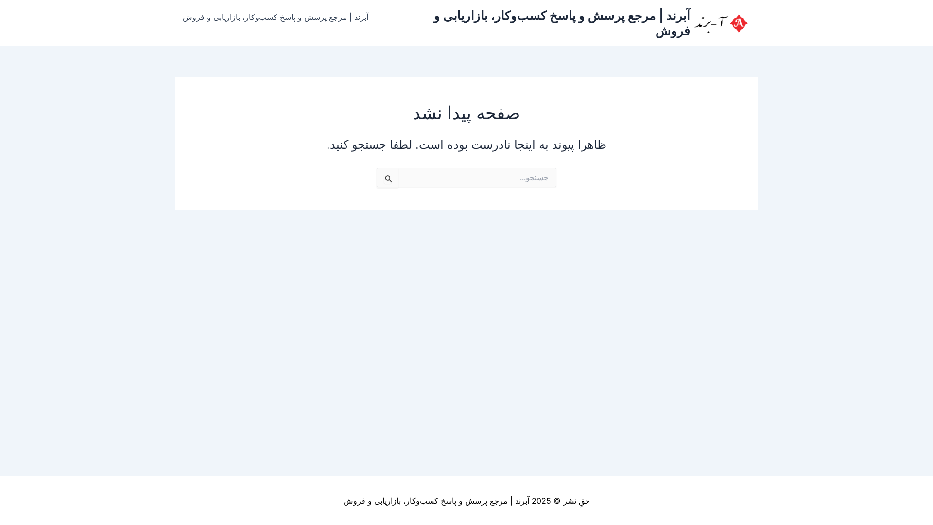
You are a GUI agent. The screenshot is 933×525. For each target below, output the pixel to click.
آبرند (522, 501)
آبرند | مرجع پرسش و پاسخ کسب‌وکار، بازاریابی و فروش (275, 17)
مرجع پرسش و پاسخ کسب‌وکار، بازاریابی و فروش (426, 501)
